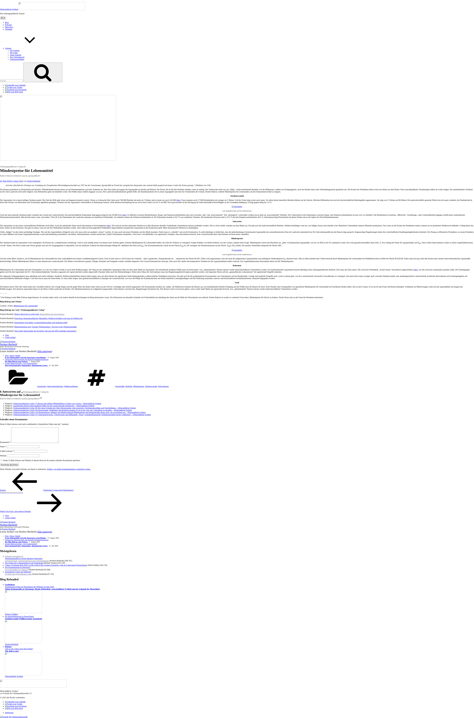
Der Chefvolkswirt (17, 57)
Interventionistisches (55, 386)
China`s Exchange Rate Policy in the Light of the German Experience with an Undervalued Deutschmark (46, 565)
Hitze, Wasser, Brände (25, 357)
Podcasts (8, 25)
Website (3, 456)
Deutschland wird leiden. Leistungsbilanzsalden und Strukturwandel (40, 323)
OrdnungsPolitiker (17, 59)
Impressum (9, 713)
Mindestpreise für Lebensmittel (26, 306)
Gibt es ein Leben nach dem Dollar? (19, 649)
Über (7, 335)
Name (3, 447)
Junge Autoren (15, 55)
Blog (7, 23)
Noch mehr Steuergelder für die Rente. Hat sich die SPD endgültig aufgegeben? (45, 331)
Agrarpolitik (119, 386)
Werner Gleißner (11, 614)
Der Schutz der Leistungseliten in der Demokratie (24, 563)
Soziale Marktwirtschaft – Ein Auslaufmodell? (26, 364)
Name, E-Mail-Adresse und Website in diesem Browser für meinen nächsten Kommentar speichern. (41, 460)
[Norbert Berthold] (7, 342)
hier (178, 200)
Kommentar (5, 442)
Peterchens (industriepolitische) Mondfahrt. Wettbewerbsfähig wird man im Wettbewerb (48, 318)
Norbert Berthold (33, 181)
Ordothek (8, 29)
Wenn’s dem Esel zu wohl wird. (39, 314)
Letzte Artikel (10, 337)
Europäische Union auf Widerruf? (18, 573)
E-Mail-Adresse (7, 451)
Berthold (128, 386)
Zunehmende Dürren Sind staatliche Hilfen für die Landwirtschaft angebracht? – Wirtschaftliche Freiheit (53, 406)
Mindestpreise (138, 386)
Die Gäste (14, 53)
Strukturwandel (151, 386)
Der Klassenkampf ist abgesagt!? (17, 568)
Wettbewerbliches (71, 386)
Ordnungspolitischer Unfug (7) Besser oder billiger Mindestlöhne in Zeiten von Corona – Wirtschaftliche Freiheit (57, 404)
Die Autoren (15, 50)
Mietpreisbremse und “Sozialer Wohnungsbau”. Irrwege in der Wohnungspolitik (45, 327)
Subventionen (163, 386)
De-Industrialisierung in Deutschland (23, 617)
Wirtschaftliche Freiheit (14, 676)
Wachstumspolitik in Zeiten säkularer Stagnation (27, 558)
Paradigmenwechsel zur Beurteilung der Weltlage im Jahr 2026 (52, 587)
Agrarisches (41, 386)
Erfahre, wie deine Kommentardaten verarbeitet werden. (69, 469)
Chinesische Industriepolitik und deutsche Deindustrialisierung (26, 360)
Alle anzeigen (44, 351)
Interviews (9, 27)
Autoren (8, 48)
